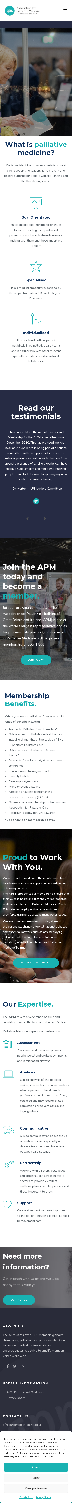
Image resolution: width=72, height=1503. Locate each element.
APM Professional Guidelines (26, 1392)
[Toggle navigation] (56, 10)
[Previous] (27, 519)
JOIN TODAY (36, 99)
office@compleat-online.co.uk (22, 1425)
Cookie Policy (26, 1497)
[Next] (44, 519)
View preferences (36, 1488)
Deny (36, 1478)
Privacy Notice (43, 1497)
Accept (36, 1467)
